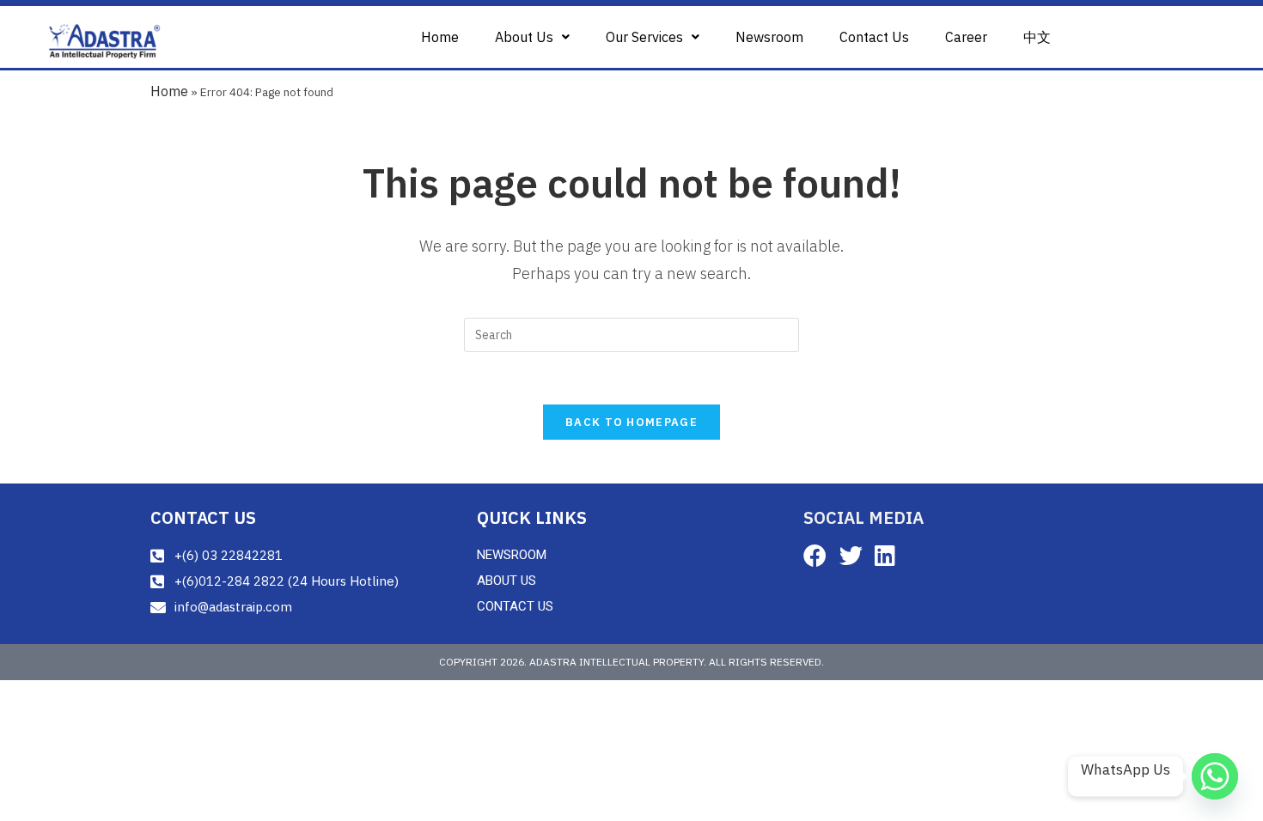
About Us (524, 37)
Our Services (644, 37)
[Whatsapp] (1215, 776)
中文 (1037, 37)
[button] (532, 37)
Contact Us (874, 37)
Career (966, 37)
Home (440, 37)
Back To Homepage (631, 422)
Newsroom (769, 37)
